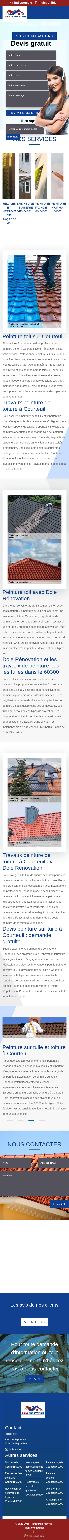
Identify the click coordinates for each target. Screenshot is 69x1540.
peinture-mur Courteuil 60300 (54, 1490)
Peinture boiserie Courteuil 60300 (54, 1477)
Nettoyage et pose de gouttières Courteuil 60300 (34, 1488)
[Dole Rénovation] (15, 14)
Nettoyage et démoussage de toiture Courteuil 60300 (34, 1469)
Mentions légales (34, 1527)
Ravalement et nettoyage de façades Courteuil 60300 (13, 1495)
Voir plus (34, 1322)
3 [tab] (31, 1120)
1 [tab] (10, 1120)
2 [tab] (20, 1120)
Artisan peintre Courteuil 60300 (54, 1501)
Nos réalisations (34, 36)
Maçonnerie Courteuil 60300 (13, 1464)
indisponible (22, 2)
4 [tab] (42, 1120)
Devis (34, 1379)
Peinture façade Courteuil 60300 (54, 1464)
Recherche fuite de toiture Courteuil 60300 (13, 1477)
